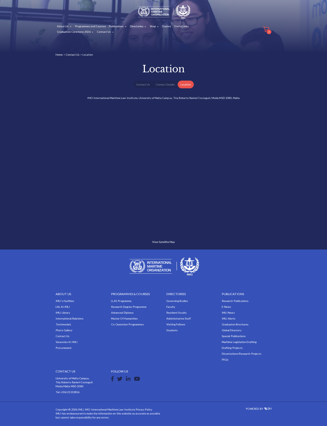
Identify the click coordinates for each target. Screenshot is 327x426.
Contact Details (165, 84)
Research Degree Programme (129, 306)
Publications (116, 26)
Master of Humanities (124, 318)
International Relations (69, 318)
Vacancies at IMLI (67, 342)
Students (172, 330)
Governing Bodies (177, 300)
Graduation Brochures (235, 324)
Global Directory (231, 330)
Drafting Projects (232, 347)
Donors (166, 26)
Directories (137, 26)
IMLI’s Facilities (65, 300)
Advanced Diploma (122, 312)
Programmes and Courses (90, 26)
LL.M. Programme (121, 300)
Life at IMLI (63, 306)
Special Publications (234, 336)
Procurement (64, 347)
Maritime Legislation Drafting (239, 342)
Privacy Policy (144, 409)
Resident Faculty (176, 312)
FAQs (225, 359)
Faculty (170, 306)
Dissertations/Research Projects (241, 353)
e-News (226, 306)
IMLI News (228, 312)
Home (59, 54)
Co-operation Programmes (127, 324)
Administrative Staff (178, 318)
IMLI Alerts (229, 318)
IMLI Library (63, 312)
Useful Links (181, 26)
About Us (63, 26)
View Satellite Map (163, 241)
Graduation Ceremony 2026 (73, 31)
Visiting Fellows (175, 324)
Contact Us (104, 31)
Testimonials (63, 324)
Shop (153, 26)
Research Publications (235, 300)
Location (186, 84)
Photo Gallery (64, 330)
